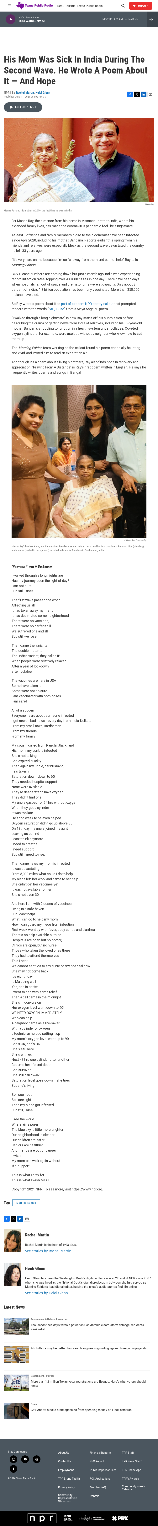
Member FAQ (98, 1487)
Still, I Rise (56, 309)
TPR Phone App (131, 1470)
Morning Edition (26, 1202)
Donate (142, 6)
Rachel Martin (25, 92)
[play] (11, 19)
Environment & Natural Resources (49, 1319)
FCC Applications (100, 1478)
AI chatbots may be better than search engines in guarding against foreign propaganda (88, 1348)
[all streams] (152, 19)
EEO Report (97, 1461)
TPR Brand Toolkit (69, 1478)
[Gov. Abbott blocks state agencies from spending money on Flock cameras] (16, 1411)
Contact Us (64, 1461)
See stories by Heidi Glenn (46, 1292)
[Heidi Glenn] (12, 1274)
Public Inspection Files (103, 1470)
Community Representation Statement (67, 1498)
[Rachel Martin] (12, 1240)
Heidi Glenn (42, 92)
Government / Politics (42, 1375)
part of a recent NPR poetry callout (87, 304)
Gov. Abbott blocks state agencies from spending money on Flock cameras (81, 1410)
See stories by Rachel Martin (48, 1251)
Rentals (94, 1496)
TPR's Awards (130, 1478)
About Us (63, 1452)
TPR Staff (128, 1452)
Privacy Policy (66, 1487)
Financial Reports (100, 1452)
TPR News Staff (132, 1461)
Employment (66, 1470)
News (34, 1404)
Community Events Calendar (133, 1488)
